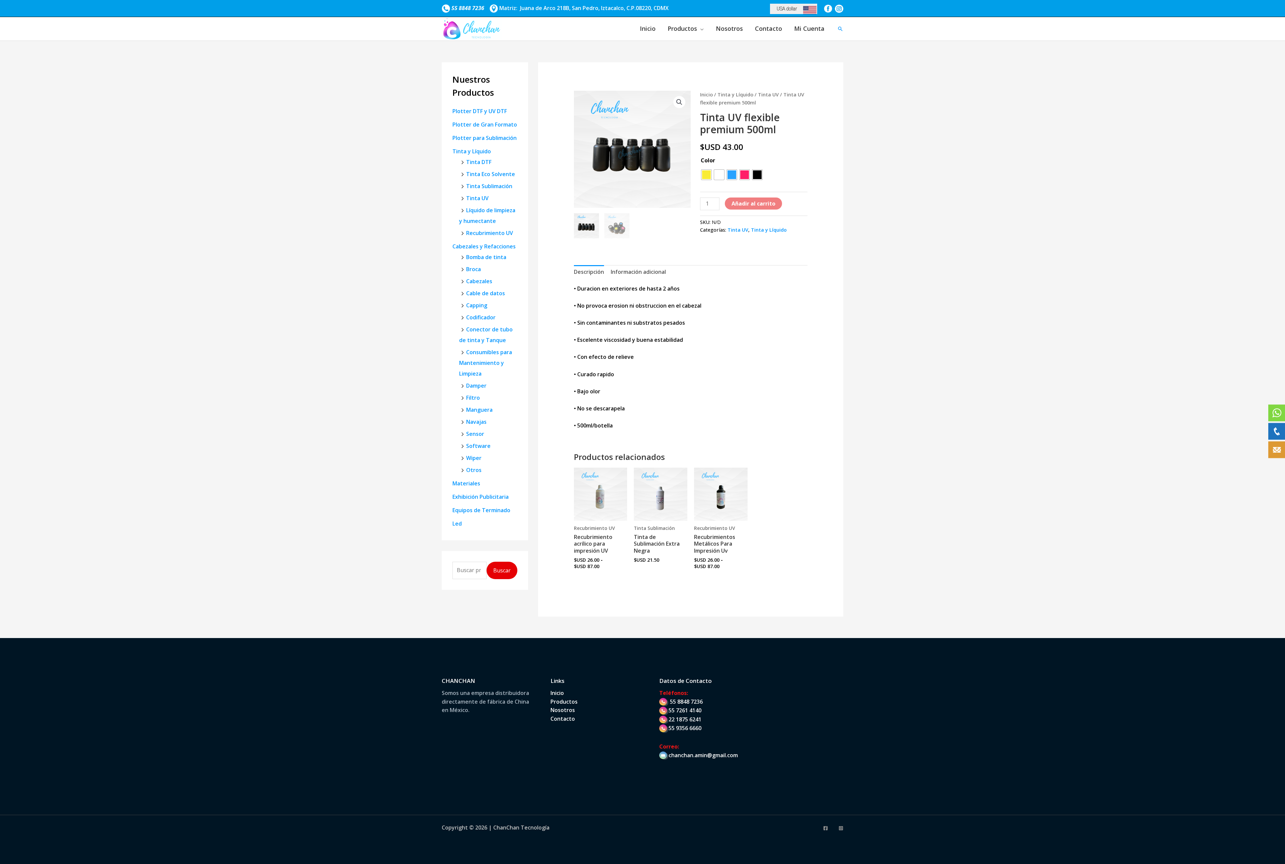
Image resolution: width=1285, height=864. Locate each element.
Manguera (479, 409)
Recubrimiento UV (489, 233)
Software (478, 446)
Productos (682, 28)
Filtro (473, 397)
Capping (476, 305)
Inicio (648, 28)
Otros (474, 470)
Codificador (481, 317)
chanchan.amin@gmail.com (703, 755)
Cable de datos (485, 293)
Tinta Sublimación (489, 186)
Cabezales (479, 281)
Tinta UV (477, 198)
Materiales (466, 483)
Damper (476, 385)
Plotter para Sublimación (484, 138)
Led (457, 523)
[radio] (706, 175)
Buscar (502, 570)
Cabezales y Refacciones (484, 246)
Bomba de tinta (486, 257)
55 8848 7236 (686, 701)
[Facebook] (825, 828)
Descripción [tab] (589, 272)
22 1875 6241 (685, 719)
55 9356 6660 (685, 728)
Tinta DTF (479, 162)
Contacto (768, 28)
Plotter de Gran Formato (484, 124)
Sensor (475, 434)
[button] (840, 29)
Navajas (476, 421)
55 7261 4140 (685, 710)
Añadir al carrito (753, 203)
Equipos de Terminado (481, 510)
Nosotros (729, 28)
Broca (473, 269)
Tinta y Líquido (471, 151)
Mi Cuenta (809, 28)
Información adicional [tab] (638, 272)
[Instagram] (841, 828)
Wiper (474, 458)
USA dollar (787, 8)
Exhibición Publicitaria (480, 496)
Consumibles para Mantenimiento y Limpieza (485, 362)
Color (708, 160)
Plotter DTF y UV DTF (479, 111)
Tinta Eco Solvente (490, 174)
